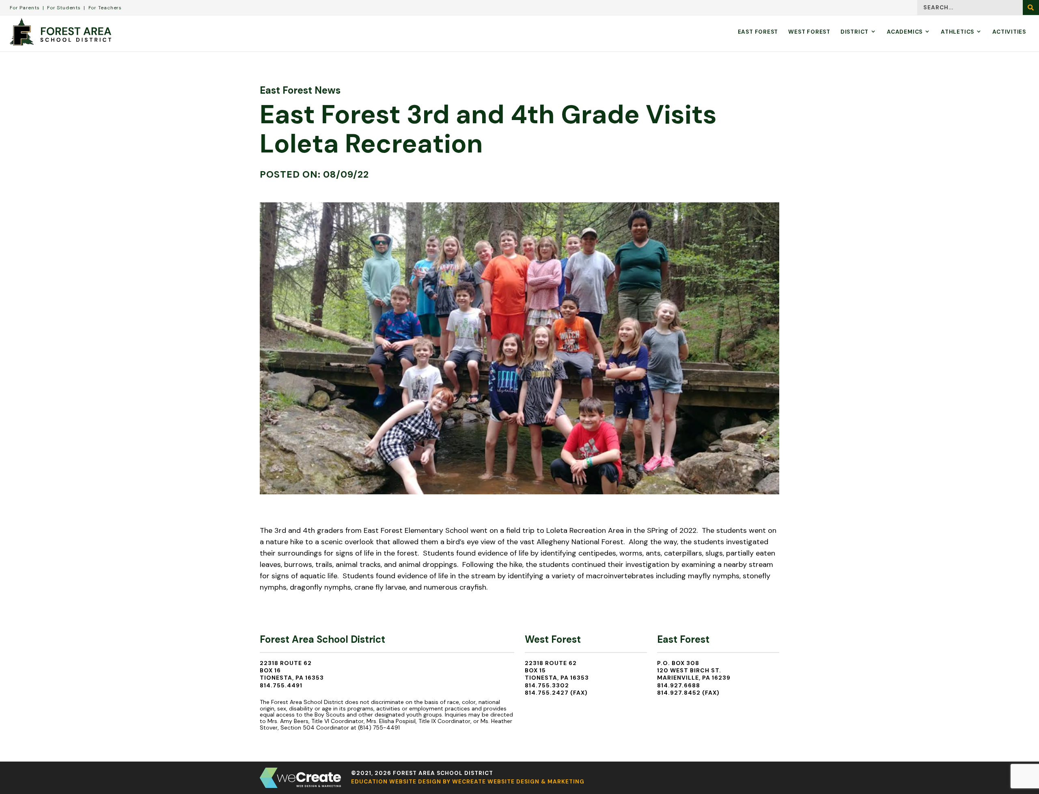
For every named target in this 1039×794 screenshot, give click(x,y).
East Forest (758, 31)
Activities (1009, 31)
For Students (63, 7)
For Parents (25, 7)
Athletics (957, 31)
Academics (905, 31)
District (855, 31)
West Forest (809, 31)
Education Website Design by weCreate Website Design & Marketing (467, 781)
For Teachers (105, 7)
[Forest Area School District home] (60, 32)
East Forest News (300, 90)
